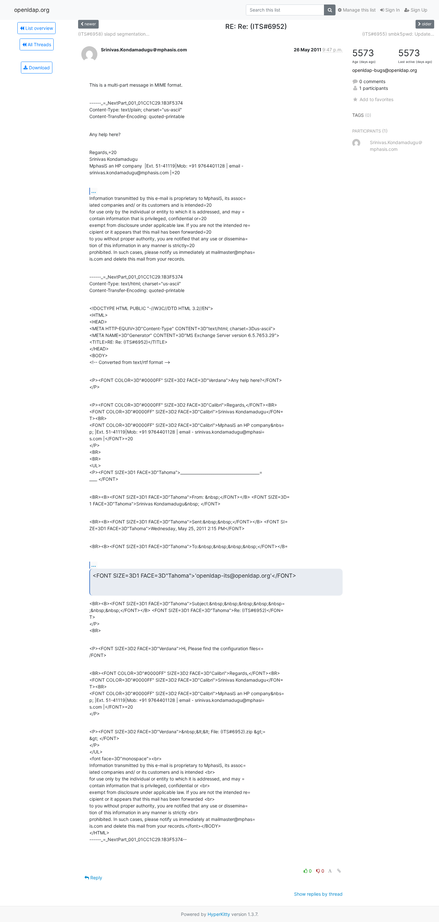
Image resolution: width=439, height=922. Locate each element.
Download (39, 67)
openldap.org (31, 9)
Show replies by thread (318, 894)
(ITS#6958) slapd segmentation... (113, 34)
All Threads (38, 44)
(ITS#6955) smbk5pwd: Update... (398, 34)
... (93, 191)
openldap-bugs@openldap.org (384, 70)
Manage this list (359, 10)
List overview (38, 28)
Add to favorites (376, 99)
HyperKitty (219, 914)
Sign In (392, 10)
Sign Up (418, 10)
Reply (95, 877)
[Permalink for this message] (339, 871)
